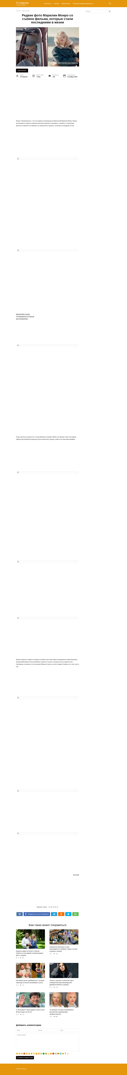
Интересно (47, 3)
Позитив (56, 3)
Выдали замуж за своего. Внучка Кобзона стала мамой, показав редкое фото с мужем (29, 953)
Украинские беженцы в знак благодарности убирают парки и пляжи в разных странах (63, 949)
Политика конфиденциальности (83, 3)
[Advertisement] (41, 99)
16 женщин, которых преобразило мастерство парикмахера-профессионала (62, 1012)
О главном (22, 2)
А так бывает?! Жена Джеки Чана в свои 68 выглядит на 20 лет (30, 1011)
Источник (76, 875)
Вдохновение (66, 3)
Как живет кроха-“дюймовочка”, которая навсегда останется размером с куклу (30, 981)
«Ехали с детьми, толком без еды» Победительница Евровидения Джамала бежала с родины (62, 983)
